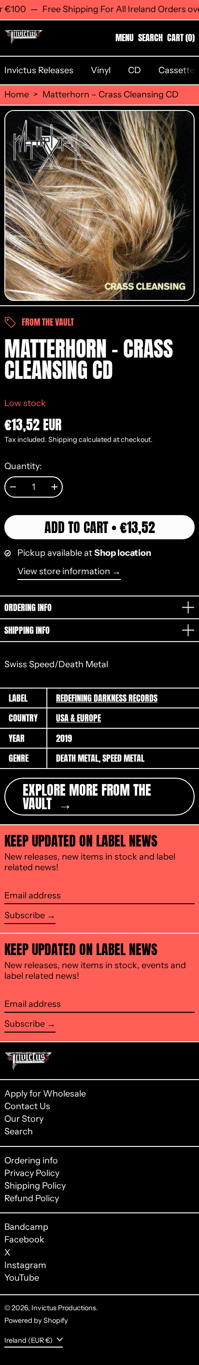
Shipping (62, 439)
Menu (124, 37)
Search (18, 1131)
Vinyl (101, 70)
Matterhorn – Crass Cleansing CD (111, 95)
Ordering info (31, 1160)
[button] (150, 38)
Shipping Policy (35, 1185)
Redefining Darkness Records (106, 698)
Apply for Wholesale (45, 1093)
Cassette (176, 70)
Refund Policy (31, 1198)
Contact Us (27, 1106)
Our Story (23, 1119)
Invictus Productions (63, 1307)
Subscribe (24, 915)
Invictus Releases (38, 70)
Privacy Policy (31, 1173)
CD (134, 70)
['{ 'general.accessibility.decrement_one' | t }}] (13, 487)
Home (16, 95)
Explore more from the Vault (87, 797)
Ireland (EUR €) (29, 1339)
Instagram (25, 1265)
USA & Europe (78, 717)
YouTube (21, 1278)
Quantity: (23, 466)
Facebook (24, 1240)
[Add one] (54, 487)
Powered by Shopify (36, 1320)
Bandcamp (26, 1227)
